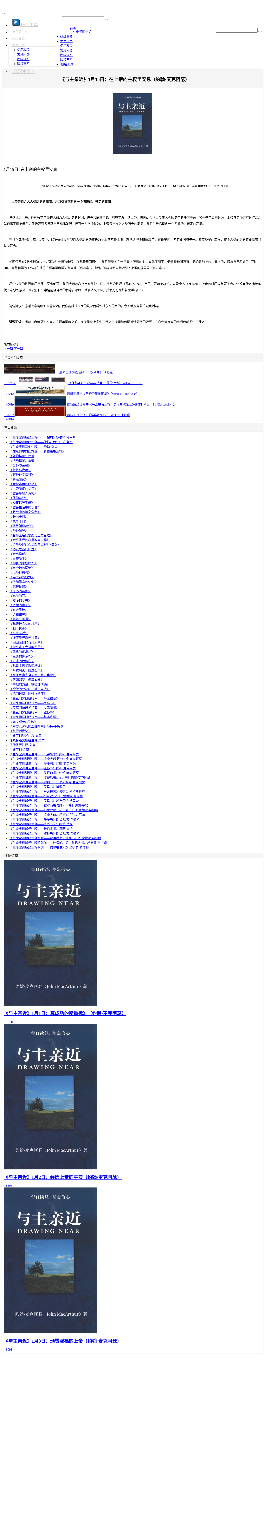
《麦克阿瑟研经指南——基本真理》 (34, 717)
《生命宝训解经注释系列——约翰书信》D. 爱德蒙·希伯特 (49, 847)
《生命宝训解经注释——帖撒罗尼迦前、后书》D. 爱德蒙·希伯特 (54, 810)
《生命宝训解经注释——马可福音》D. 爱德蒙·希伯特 (46, 796)
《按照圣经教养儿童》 (25, 637)
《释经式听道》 (20, 619)
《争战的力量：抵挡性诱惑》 (30, 684)
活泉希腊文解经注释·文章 (27, 740)
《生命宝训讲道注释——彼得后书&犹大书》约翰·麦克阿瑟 (50, 777)
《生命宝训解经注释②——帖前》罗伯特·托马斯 (43, 437)
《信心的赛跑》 (20, 591)
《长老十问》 (19, 516)
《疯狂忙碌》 (19, 586)
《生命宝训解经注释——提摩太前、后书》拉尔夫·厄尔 (47, 815)
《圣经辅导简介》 (22, 526)
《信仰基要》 (19, 498)
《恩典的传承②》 (22, 656)
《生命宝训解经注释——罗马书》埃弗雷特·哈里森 (44, 801)
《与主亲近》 (19, 633)
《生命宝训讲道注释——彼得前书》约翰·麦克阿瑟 (44, 773)
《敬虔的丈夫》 (20, 600)
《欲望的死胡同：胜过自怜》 (30, 689)
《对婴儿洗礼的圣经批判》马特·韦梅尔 (36, 726)
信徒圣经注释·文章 (22, 745)
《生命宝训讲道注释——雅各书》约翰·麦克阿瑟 (43, 768)
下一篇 (18, 348)
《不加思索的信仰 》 (24, 582)
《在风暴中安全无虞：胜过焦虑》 (33, 675)
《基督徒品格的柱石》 (25, 623)
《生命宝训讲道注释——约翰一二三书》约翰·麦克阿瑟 (47, 782)
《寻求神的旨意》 (22, 577)
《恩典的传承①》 (22, 651)
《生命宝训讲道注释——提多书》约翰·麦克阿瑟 (43, 763)
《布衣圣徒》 (19, 610)
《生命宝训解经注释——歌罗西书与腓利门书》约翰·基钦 (49, 805)
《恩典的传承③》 (22, 661)
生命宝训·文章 (19, 749)
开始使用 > (23, 71)
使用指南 (18, 45)
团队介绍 (23, 59)
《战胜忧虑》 (19, 628)
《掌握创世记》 (20, 731)
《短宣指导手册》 (22, 502)
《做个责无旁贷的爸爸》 (27, 647)
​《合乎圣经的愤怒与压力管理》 (31, 535)
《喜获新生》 (19, 558)
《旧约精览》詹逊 (22, 460)
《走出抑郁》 (19, 554)
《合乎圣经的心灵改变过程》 (30, 540)
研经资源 (18, 38)
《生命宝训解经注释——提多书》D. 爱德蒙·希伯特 (45, 819)
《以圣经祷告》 (20, 572)
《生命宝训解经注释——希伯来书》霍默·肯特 (41, 828)
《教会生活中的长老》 (25, 507)
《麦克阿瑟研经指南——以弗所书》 (34, 707)
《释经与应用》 (20, 470)
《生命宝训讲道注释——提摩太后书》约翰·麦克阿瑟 (46, 759)
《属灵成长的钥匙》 (23, 721)
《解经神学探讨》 (22, 474)
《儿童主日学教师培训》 (27, 665)
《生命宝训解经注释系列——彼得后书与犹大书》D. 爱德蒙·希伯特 (55, 838)
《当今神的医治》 (22, 568)
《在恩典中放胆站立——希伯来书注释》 (37, 451)
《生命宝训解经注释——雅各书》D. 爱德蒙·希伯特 (45, 833)
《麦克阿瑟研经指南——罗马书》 (33, 703)
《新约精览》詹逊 (22, 456)
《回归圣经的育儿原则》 (27, 642)
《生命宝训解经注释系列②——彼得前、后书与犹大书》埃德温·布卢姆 (58, 842)
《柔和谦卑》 (19, 614)
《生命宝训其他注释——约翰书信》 (34, 446)
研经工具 (66, 64)
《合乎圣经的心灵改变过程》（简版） (35, 544)
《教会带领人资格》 (23, 493)
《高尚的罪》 (19, 596)
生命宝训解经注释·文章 (26, 735)
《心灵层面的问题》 (23, 549)
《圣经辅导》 (19, 530)
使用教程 (23, 49)
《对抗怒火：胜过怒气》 (27, 670)
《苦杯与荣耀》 (20, 465)
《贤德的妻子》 (20, 605)
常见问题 (23, 54)
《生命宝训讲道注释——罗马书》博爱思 (37, 787)
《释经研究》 (19, 479)
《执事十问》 (19, 521)
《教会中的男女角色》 (25, 512)
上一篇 (9, 348)
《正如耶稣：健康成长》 (27, 679)
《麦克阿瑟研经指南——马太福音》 (34, 698)
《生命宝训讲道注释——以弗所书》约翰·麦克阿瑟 (44, 754)
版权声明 (23, 63)
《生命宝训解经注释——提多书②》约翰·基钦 (41, 824)
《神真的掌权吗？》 (23, 563)
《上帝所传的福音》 (23, 488)
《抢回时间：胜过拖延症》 (28, 693)
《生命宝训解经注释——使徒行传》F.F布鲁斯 (41, 442)
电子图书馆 (20, 32)
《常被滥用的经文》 (23, 484)
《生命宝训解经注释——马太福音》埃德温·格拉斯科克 (47, 791)
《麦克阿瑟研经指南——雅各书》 (33, 712)
